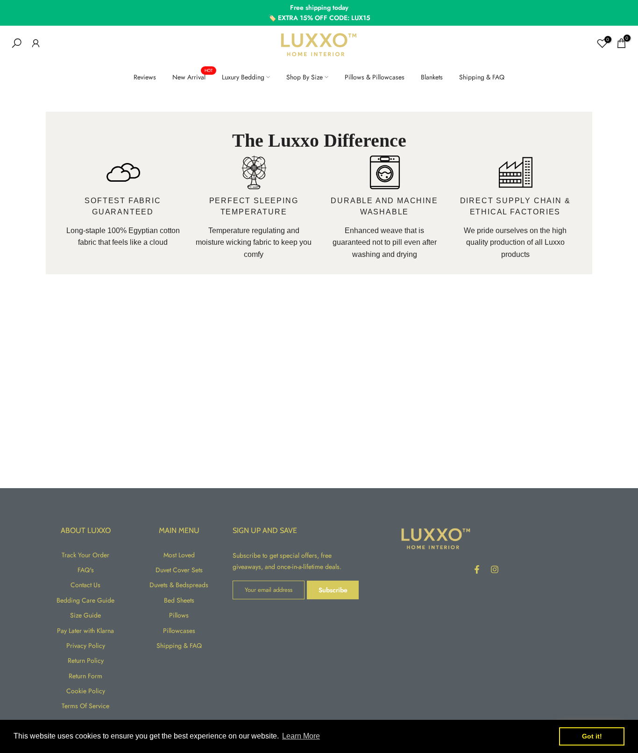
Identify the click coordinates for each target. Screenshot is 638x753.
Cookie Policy (85, 691)
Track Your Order (85, 555)
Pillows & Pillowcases (374, 77)
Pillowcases (179, 630)
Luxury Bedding (243, 77)
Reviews (145, 77)
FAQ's (86, 570)
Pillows (179, 615)
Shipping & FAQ (481, 77)
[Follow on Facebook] (477, 569)
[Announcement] (319, 12)
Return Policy (86, 660)
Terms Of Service (85, 705)
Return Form (85, 676)
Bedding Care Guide (85, 600)
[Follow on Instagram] (494, 569)
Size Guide (85, 615)
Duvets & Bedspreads (178, 585)
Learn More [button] (301, 736)
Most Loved (179, 555)
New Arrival (192, 76)
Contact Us (85, 585)
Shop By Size (304, 77)
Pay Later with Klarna (85, 630)
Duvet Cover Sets (179, 570)
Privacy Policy (85, 645)
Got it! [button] (592, 736)
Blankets (432, 77)
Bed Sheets (179, 600)
